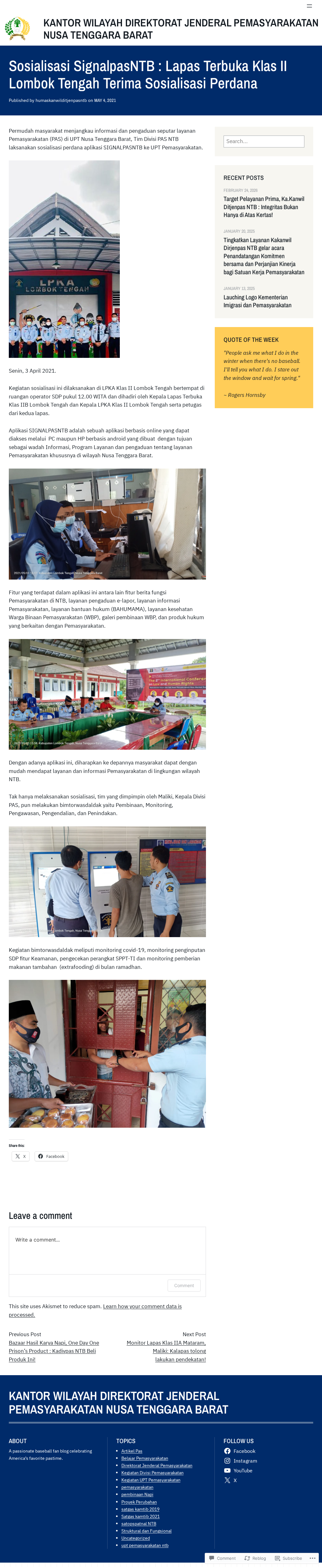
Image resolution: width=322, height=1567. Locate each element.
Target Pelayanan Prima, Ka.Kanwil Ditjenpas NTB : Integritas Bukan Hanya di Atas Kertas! (264, 207)
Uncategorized (135, 1538)
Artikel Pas (131, 1451)
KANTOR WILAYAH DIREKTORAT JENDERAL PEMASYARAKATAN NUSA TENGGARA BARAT (181, 28)
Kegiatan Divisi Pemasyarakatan (152, 1472)
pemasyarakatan (137, 1487)
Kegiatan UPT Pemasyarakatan (150, 1480)
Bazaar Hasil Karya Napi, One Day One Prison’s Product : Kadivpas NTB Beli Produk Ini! (54, 1351)
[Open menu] (309, 6)
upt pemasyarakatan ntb (145, 1545)
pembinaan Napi (137, 1494)
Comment (184, 1285)
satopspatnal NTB (138, 1523)
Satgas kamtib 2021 (140, 1516)
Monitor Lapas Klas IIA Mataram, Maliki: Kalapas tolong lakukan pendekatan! (166, 1351)
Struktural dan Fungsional (146, 1531)
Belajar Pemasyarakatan (144, 1458)
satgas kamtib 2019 (140, 1509)
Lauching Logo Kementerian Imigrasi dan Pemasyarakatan (257, 301)
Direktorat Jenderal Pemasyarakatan (156, 1465)
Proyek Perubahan (139, 1502)
